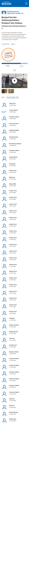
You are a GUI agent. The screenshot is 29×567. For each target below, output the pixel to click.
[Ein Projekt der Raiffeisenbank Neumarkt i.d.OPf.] (12, 12)
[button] (26, 3)
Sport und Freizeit (5, 44)
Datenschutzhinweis (6, 87)
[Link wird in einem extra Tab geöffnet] (6, 4)
